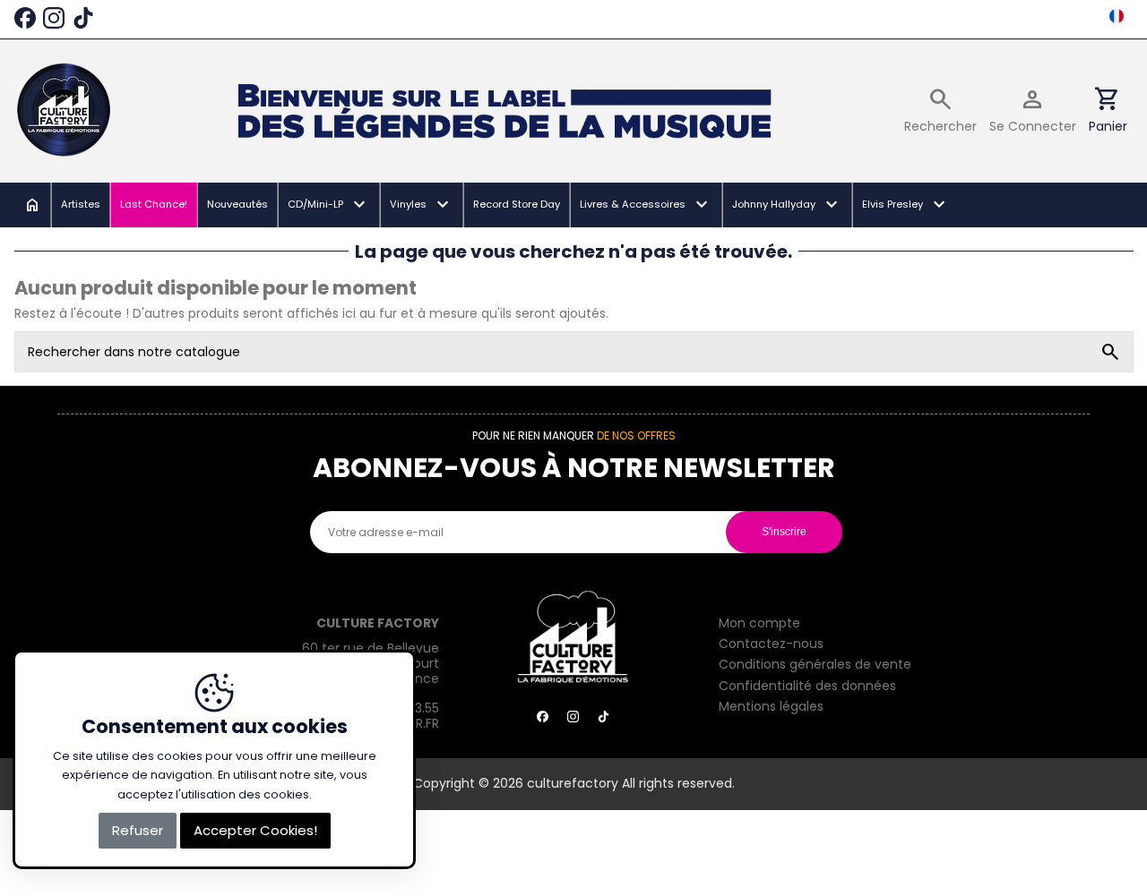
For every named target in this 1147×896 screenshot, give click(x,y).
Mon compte (759, 624)
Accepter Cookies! (255, 830)
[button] (328, 205)
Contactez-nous (771, 644)
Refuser (137, 830)
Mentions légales (771, 707)
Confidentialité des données (807, 686)
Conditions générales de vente (815, 665)
